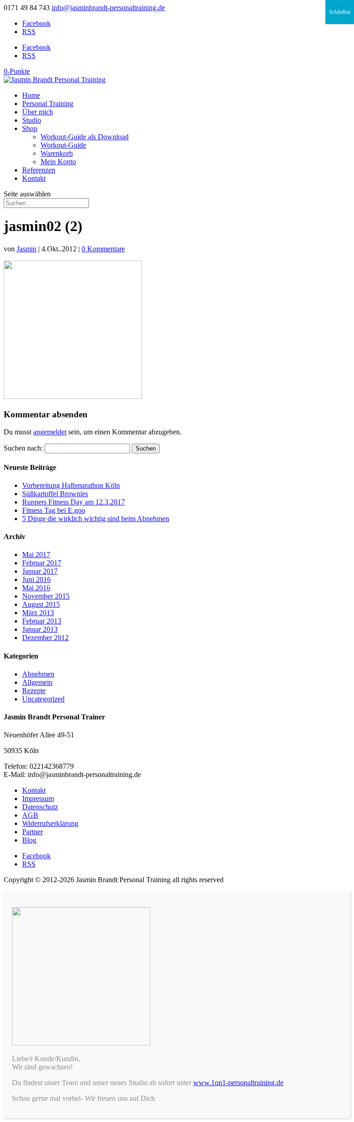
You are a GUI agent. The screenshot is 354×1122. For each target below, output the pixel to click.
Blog (29, 840)
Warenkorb (57, 153)
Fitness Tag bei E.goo (53, 510)
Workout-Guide (63, 145)
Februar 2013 (41, 621)
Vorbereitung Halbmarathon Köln (71, 485)
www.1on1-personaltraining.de (238, 1082)
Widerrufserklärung (50, 823)
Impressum (38, 798)
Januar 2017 (40, 571)
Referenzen (38, 170)
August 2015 (41, 604)
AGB (30, 815)
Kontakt (34, 178)
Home (31, 95)
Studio (31, 120)
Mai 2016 (36, 588)
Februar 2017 (41, 563)
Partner (32, 832)
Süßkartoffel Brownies (55, 494)
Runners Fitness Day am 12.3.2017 (73, 502)
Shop (29, 128)
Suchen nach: (23, 448)
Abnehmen (38, 674)
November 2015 (46, 596)
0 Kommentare (103, 249)
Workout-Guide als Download (85, 137)
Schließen (339, 12)
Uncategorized (43, 699)
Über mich (37, 112)
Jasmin (26, 249)
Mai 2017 (36, 554)
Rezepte (34, 691)
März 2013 (38, 613)
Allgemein (37, 682)
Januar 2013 (40, 629)
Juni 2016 (36, 579)
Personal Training (47, 103)
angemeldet (49, 432)
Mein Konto (58, 162)
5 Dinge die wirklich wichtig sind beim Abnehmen (95, 518)
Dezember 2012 (45, 637)
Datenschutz (40, 807)
